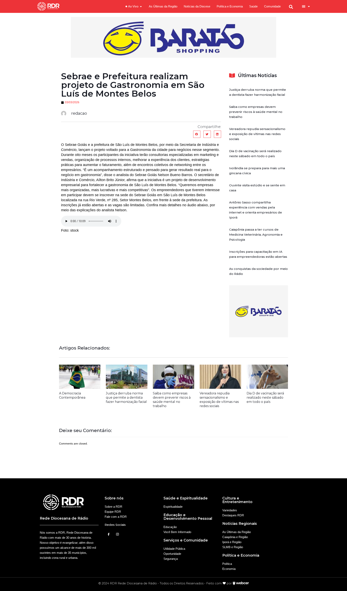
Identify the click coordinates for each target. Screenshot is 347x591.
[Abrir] (308, 6)
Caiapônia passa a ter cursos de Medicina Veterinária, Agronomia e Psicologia (256, 234)
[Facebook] (109, 534)
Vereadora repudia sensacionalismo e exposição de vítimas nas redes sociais (257, 134)
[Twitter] (117, 534)
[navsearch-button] (291, 6)
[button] (196, 134)
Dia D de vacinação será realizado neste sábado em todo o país (265, 397)
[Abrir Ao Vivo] (140, 6)
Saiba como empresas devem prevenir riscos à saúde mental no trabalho (255, 112)
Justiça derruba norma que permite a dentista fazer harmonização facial (126, 397)
